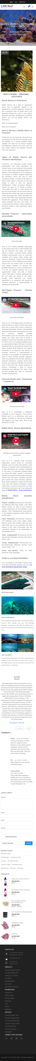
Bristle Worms (14, 32)
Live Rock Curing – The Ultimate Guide (11, 864)
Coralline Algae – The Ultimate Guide (11, 857)
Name (3, 812)
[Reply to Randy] (30, 738)
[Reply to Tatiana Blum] (24, 773)
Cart (16, 2)
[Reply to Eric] (28, 760)
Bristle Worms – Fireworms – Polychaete (12, 868)
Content (3, 797)
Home (5, 32)
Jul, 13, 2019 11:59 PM (20, 760)
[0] (28, 7)
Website (3, 828)
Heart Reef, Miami (6, 853)
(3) (11, 733)
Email (3, 820)
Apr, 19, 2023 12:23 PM (16, 773)
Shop (11, 2)
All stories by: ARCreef (16, 723)
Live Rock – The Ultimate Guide (9, 861)
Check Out (22, 2)
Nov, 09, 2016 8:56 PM (22, 738)
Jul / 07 (4, 52)
